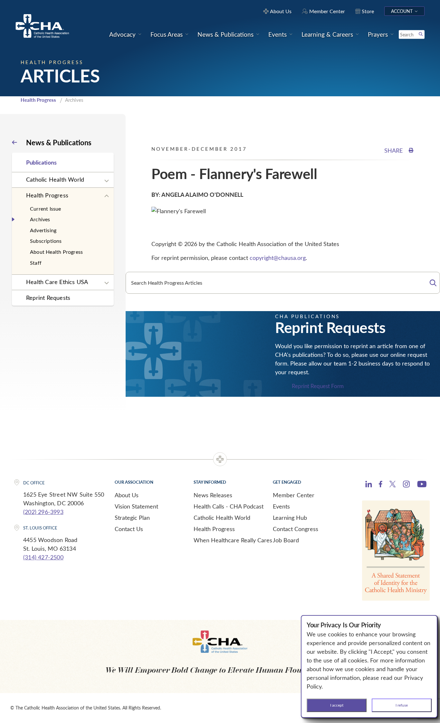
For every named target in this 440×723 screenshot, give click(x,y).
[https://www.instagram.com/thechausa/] (406, 486)
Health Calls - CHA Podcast (228, 506)
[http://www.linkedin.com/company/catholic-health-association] (368, 485)
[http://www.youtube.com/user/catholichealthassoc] (421, 485)
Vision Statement (136, 506)
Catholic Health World (55, 179)
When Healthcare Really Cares (233, 540)
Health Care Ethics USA (57, 282)
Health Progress (38, 100)
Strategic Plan (132, 517)
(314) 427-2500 (43, 557)
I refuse (402, 705)
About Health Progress (56, 251)
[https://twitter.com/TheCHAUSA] (392, 485)
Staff (36, 262)
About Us (127, 495)
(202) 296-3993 (43, 512)
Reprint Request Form (318, 386)
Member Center (293, 495)
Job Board (286, 540)
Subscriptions (46, 240)
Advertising (43, 230)
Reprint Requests (48, 297)
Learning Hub (290, 517)
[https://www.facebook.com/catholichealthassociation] (380, 485)
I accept (336, 705)
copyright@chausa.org (278, 258)
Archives (40, 219)
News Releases (213, 495)
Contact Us (129, 529)
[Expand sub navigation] (106, 181)
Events (281, 506)
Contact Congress (295, 529)
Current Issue (45, 208)
